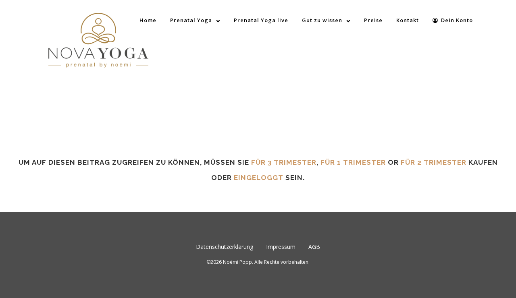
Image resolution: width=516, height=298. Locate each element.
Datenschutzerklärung (224, 246)
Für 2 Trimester (433, 162)
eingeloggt (258, 178)
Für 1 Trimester (353, 162)
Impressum (280, 246)
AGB (314, 246)
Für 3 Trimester (283, 162)
